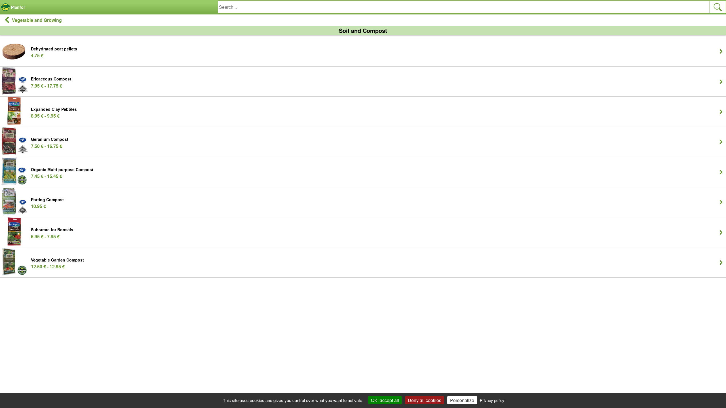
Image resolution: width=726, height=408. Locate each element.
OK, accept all (385, 400)
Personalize (462, 400)
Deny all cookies (424, 400)
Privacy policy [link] (492, 400)
